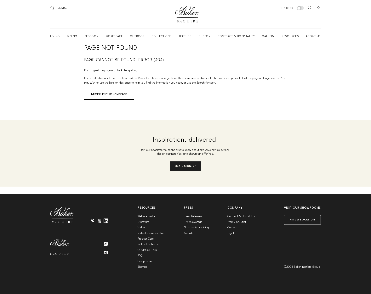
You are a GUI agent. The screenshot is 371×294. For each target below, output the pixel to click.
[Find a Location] (309, 8)
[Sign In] (318, 8)
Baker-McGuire (187, 14)
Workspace (114, 36)
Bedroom (91, 36)
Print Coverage (193, 222)
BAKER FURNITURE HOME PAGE (109, 94)
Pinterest (92, 221)
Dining (72, 36)
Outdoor (137, 36)
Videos (142, 227)
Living (55, 36)
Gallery (268, 36)
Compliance (145, 261)
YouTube (99, 221)
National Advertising (196, 227)
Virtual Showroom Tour (151, 233)
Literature (143, 222)
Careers (232, 227)
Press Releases (193, 216)
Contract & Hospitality (236, 36)
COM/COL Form (147, 250)
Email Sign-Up (185, 166)
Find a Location (302, 220)
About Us (313, 36)
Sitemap (142, 267)
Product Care (146, 238)
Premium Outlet (236, 222)
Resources (290, 36)
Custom (205, 36)
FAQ (140, 255)
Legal (230, 233)
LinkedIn (106, 221)
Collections (162, 36)
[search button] (52, 8)
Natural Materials (148, 244)
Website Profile (146, 216)
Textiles (185, 36)
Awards (188, 233)
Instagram (106, 244)
